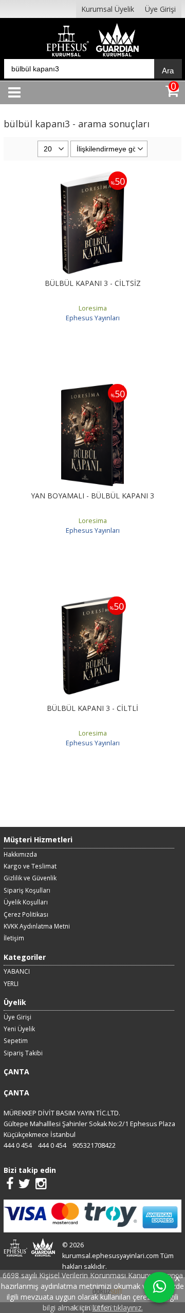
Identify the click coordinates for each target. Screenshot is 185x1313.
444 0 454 (18, 1145)
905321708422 (94, 1145)
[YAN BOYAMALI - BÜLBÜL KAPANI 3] (92, 389)
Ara (168, 70)
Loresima (93, 308)
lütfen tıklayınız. (117, 1307)
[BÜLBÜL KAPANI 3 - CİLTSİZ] (92, 177)
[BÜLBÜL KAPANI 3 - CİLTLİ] (92, 602)
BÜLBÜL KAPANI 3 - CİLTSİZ (93, 283)
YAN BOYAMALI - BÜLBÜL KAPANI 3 (92, 495)
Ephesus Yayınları (93, 318)
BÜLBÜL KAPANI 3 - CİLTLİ (92, 708)
